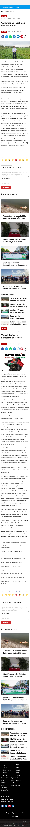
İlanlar (18, 767)
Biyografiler (4, 790)
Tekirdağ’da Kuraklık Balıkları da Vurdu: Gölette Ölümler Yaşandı (15, 217)
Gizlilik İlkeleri (14, 816)
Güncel (12, 11)
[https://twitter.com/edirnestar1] (6, 806)
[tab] (6, 167)
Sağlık (18, 770)
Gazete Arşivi (15, 785)
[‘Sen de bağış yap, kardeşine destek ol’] (15, 362)
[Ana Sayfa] (2, 11)
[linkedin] (18, 36)
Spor (17, 772)
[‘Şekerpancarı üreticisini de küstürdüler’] (15, 49)
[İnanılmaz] (23, 157)
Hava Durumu (5, 796)
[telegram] (14, 36)
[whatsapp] (10, 36)
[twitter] (6, 36)
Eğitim (18, 765)
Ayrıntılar (16, 825)
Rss (4, 813)
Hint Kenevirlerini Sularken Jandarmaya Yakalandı (14, 240)
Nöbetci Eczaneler (7, 802)
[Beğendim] (2, 157)
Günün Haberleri (16, 780)
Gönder (6, 188)
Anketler (3, 794)
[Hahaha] (19, 157)
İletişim (13, 813)
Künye (8, 813)
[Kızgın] (16, 157)
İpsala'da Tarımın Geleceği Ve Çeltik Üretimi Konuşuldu (15, 264)
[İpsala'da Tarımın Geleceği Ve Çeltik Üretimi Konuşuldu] (15, 253)
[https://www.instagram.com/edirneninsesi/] (9, 806)
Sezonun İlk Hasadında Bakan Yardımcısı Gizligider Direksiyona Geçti (14, 287)
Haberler (6, 11)
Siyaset (4, 772)
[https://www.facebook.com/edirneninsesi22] (2, 806)
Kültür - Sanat (6, 770)
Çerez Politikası (21, 813)
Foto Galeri (4, 778)
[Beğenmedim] (13, 157)
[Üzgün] (26, 157)
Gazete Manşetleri (7, 799)
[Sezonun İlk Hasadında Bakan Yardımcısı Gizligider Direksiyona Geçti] (15, 276)
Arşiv (12, 783)
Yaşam (4, 775)
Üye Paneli (14, 778)
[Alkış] (6, 157)
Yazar (18, 775)
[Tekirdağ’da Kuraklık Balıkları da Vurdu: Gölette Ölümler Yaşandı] (15, 206)
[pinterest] (21, 36)
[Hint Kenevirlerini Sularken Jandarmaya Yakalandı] (15, 229)
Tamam (22, 825)
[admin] (13, 806)
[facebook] (2, 36)
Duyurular (5, 765)
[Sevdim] (9, 157)
